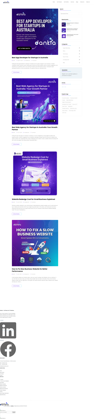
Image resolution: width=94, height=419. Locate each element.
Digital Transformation (66, 102)
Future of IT (75, 104)
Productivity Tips (73, 108)
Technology (65, 53)
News (64, 50)
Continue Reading (16, 72)
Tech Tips (64, 112)
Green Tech (64, 106)
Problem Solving (65, 108)
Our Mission (2, 373)
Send (14, 412)
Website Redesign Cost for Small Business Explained (72, 35)
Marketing (70, 106)
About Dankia (2, 372)
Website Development (3, 385)
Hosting (1, 391)
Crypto (63, 100)
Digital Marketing (66, 48)
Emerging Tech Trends (66, 104)
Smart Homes (64, 110)
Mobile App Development (4, 388)
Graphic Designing (3, 390)
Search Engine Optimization (4, 393)
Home (1, 370)
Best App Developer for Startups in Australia (73, 23)
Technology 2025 (72, 110)
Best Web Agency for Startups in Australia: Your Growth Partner (72, 29)
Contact (1, 375)
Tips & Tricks (65, 56)
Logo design (2, 382)
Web (64, 62)
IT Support (1, 379)
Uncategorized (27, 60)
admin (14, 60)
